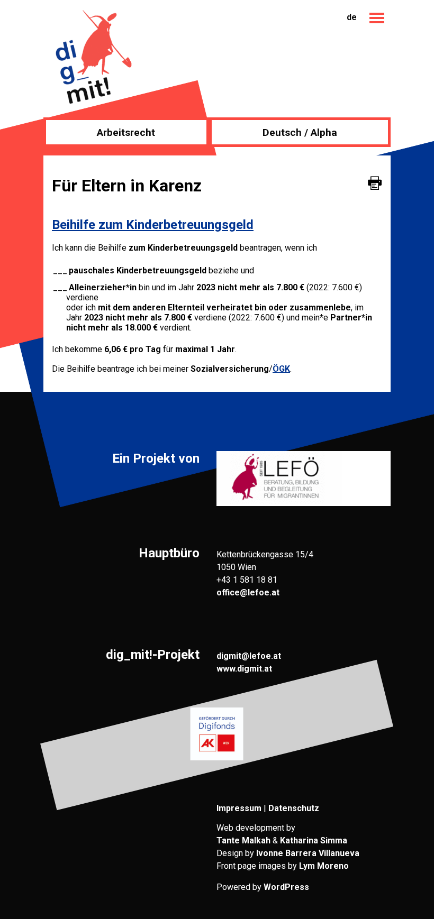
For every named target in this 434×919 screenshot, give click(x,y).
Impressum (238, 808)
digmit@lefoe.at (248, 656)
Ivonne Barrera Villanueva (307, 853)
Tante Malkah (243, 840)
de (352, 17)
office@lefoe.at (247, 592)
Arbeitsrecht (126, 132)
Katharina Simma (313, 840)
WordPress (286, 887)
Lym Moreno (324, 866)
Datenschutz (293, 808)
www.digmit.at (244, 669)
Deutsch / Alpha (300, 132)
